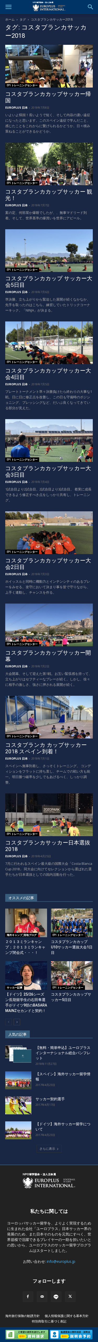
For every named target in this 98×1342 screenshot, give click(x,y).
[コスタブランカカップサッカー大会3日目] (49, 440)
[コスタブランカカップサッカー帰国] (49, 66)
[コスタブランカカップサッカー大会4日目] (49, 342)
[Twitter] (70, 1296)
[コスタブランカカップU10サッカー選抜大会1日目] (72, 923)
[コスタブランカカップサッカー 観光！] (49, 163)
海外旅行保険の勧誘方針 (22, 1316)
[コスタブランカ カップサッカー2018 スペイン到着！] (49, 717)
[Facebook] (28, 1296)
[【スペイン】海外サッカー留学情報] (18, 1080)
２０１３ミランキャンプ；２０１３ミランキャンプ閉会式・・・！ (25, 947)
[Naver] (56, 1296)
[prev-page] (8, 1022)
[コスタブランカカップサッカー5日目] (72, 975)
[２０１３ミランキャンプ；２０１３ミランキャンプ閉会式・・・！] (26, 923)
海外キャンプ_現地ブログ (22, 935)
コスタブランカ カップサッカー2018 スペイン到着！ (46, 748)
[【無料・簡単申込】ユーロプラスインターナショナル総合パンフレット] (18, 1054)
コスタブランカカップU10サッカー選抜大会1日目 (72, 947)
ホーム (10, 19)
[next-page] (17, 1022)
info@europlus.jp (61, 1261)
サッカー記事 (14, 987)
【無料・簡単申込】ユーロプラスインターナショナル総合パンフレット (63, 1053)
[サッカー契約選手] (18, 1105)
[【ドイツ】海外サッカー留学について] (18, 1130)
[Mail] (42, 1296)
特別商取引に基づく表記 (49, 1321)
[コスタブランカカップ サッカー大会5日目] (49, 250)
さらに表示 (47, 1148)
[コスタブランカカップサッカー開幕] (49, 625)
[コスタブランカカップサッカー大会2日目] (49, 532)
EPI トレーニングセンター (22, 85)
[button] (8, 7)
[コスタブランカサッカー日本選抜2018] (49, 814)
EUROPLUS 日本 (16, 107)
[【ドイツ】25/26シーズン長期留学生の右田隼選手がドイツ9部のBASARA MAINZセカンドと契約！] (26, 975)
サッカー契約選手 (50, 1099)
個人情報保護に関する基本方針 (67, 1316)
